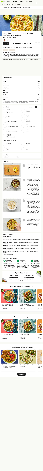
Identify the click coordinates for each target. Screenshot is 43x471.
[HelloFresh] (3, 1)
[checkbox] (3, 37)
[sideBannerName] (21, 67)
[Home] (2, 7)
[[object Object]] (36, 44)
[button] (21, 107)
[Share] (39, 44)
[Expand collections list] (21, 281)
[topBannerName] (21, 11)
